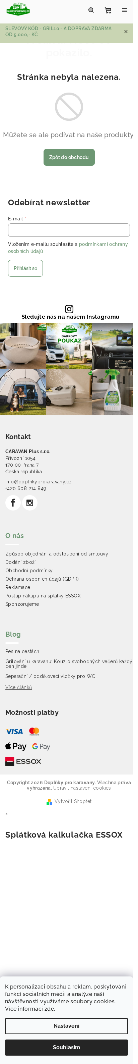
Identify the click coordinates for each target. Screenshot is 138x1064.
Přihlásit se (25, 268)
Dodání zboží (20, 562)
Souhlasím (66, 1047)
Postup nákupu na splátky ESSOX (43, 595)
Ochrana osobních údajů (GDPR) (42, 579)
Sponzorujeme (22, 604)
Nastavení (66, 1026)
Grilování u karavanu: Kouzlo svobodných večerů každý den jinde (69, 664)
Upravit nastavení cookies (82, 788)
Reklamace (17, 587)
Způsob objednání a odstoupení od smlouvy (56, 553)
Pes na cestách (22, 651)
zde (49, 1009)
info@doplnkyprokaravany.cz (38, 481)
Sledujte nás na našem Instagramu (70, 317)
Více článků (18, 687)
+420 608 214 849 (25, 488)
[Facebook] (13, 503)
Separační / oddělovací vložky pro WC (50, 676)
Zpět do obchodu (69, 157)
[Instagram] (30, 503)
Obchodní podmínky (29, 570)
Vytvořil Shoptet (73, 801)
